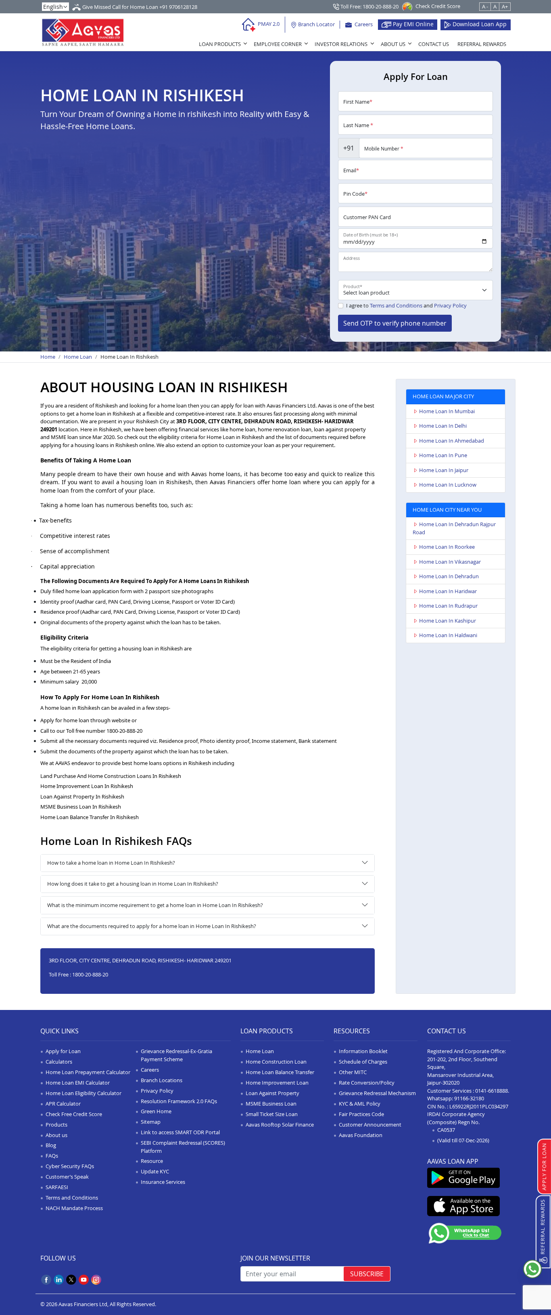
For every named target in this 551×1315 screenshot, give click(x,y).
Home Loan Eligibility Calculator (83, 1093)
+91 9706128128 (178, 6)
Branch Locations (161, 1080)
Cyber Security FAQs (70, 1166)
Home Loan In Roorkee (447, 546)
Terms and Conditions (396, 305)
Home (47, 356)
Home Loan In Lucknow (447, 484)
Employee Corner (278, 44)
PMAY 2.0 (268, 23)
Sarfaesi (57, 1187)
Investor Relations (341, 44)
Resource (152, 1160)
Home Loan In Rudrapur (448, 605)
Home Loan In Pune (443, 455)
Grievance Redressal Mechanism (377, 1093)
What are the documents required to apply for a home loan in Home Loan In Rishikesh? (151, 926)
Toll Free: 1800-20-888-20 (369, 6)
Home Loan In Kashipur (447, 620)
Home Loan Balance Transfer (280, 1072)
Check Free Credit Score (74, 1114)
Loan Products (220, 44)
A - (485, 6)
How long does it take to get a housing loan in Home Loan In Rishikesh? (132, 883)
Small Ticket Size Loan (272, 1114)
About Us (393, 44)
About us (56, 1135)
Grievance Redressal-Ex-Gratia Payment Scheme (176, 1055)
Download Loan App (479, 24)
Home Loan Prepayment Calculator (88, 1072)
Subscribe (367, 1273)
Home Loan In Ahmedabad (451, 440)
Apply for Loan (63, 1051)
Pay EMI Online (412, 24)
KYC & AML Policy (359, 1103)
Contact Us (433, 44)
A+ (505, 6)
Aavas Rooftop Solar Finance (280, 1124)
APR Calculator (63, 1103)
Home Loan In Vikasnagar (450, 561)
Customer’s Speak (67, 1176)
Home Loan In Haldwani (448, 635)
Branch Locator (316, 24)
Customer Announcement (370, 1124)
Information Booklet (363, 1051)
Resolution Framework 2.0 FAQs (179, 1101)
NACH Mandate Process (74, 1208)
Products (56, 1124)
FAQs (52, 1155)
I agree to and (406, 305)
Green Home (156, 1111)
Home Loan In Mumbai (447, 411)
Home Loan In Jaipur (443, 470)
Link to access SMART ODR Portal (180, 1132)
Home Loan (78, 356)
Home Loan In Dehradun (449, 576)
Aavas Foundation (360, 1135)
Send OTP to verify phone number (395, 323)
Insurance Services (163, 1181)
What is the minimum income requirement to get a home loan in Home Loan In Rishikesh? (155, 905)
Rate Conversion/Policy (366, 1082)
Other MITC (353, 1072)
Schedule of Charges (363, 1061)
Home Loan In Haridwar (448, 591)
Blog (51, 1145)
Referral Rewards (481, 44)
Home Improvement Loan (277, 1082)
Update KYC (155, 1171)
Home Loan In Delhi (443, 425)
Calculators (59, 1061)
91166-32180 (469, 1098)
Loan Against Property (272, 1093)
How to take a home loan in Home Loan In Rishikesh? (111, 862)
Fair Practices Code (361, 1114)
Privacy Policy (450, 305)
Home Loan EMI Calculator (78, 1082)
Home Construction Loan (276, 1061)
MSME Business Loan (271, 1103)
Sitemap (151, 1121)
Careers (363, 24)
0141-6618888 (491, 1090)
